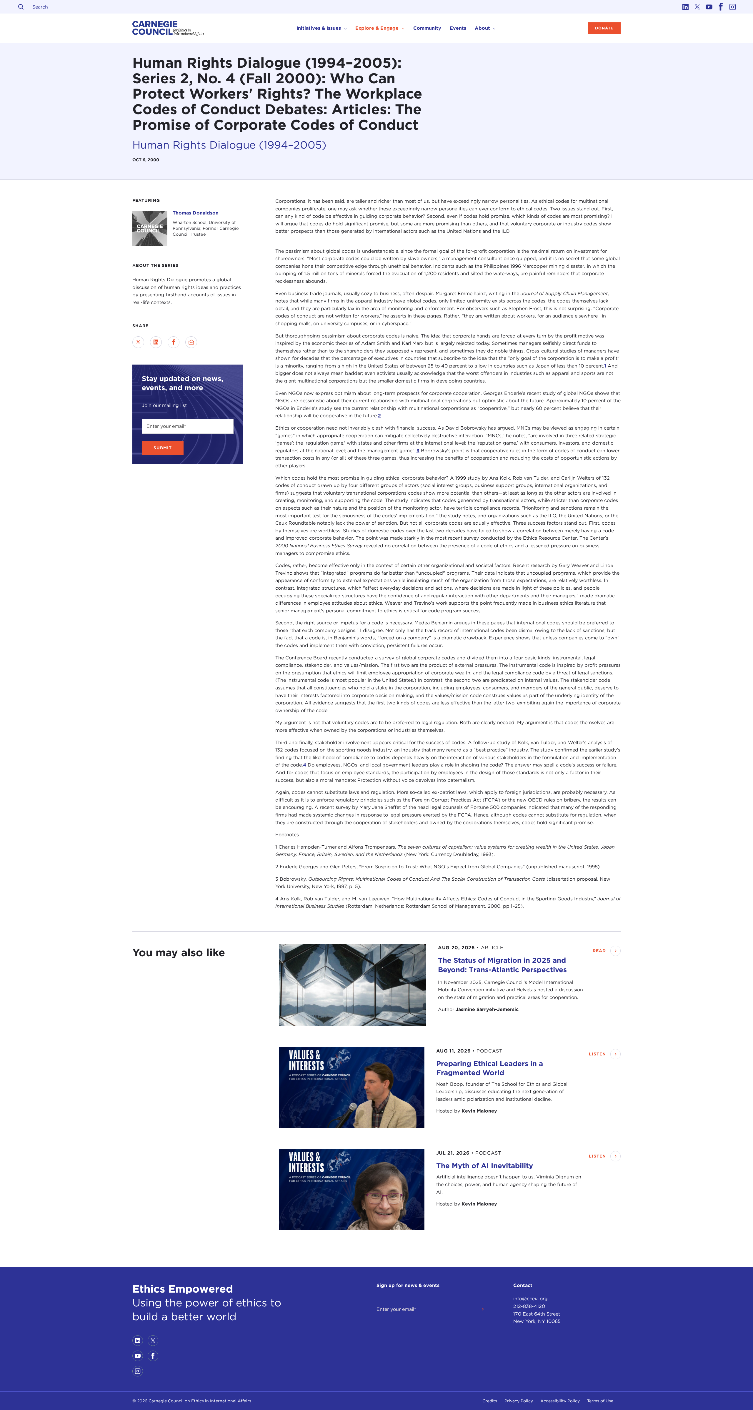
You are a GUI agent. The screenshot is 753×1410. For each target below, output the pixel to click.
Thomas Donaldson (196, 213)
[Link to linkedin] (685, 7)
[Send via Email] (191, 342)
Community (427, 28)
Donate (604, 28)
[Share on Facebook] (173, 342)
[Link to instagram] (732, 7)
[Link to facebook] (721, 7)
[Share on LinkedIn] (156, 342)
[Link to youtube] (709, 7)
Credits (489, 1401)
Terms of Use (600, 1401)
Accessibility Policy (560, 1401)
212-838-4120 (529, 1306)
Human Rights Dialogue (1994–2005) (229, 144)
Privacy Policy (518, 1401)
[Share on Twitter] (138, 342)
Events (458, 28)
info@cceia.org (530, 1298)
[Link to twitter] (697, 7)
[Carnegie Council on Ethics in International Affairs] (168, 28)
